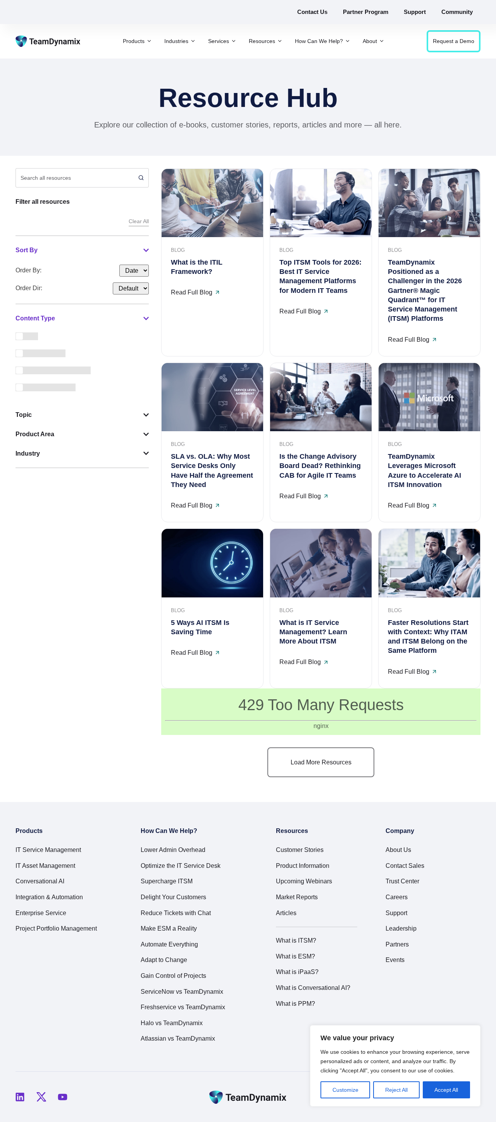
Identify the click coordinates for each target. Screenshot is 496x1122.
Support (396, 913)
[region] (395, 1066)
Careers (397, 897)
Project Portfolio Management (56, 928)
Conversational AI (40, 881)
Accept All (446, 1090)
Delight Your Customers (173, 897)
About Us (398, 850)
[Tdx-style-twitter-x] (41, 1097)
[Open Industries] (193, 41)
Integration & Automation (49, 897)
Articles (286, 913)
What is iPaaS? (297, 972)
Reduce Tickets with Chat (176, 913)
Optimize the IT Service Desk (180, 865)
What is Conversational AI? (313, 987)
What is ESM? (295, 956)
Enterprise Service (41, 913)
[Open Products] (149, 41)
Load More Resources (321, 762)
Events (395, 960)
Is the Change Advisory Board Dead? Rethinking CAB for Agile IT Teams (320, 466)
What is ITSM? (296, 940)
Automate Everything (169, 944)
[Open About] (381, 41)
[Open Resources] (279, 41)
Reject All (396, 1090)
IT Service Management (48, 850)
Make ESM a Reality (169, 928)
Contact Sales (405, 865)
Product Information (302, 865)
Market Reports (297, 897)
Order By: (28, 270)
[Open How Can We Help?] (347, 41)
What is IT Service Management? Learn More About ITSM (313, 632)
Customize (345, 1090)
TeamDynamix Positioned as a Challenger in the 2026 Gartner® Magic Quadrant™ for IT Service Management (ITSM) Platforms (425, 290)
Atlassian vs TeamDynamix (178, 1038)
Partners (397, 944)
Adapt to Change (164, 960)
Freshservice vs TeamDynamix (183, 1007)
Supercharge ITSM (167, 881)
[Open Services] (233, 41)
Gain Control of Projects (173, 975)
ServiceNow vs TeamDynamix (182, 991)
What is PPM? (295, 1003)
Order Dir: (29, 288)
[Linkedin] (19, 1097)
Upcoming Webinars (304, 881)
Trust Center (402, 881)
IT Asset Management (45, 865)
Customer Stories (300, 850)
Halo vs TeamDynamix (172, 1023)
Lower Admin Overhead (173, 850)
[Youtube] (62, 1097)
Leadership (401, 928)
